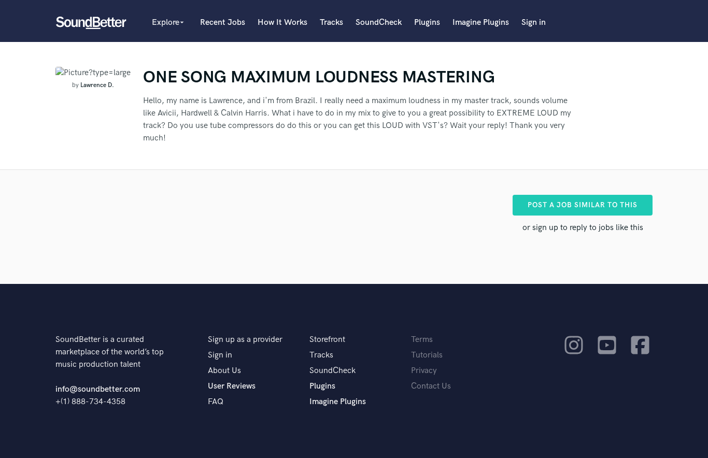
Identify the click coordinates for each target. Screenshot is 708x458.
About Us (224, 371)
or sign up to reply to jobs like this (582, 228)
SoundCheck (379, 22)
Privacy (424, 371)
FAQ (215, 402)
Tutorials (427, 355)
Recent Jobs (222, 22)
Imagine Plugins (480, 22)
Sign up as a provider (245, 340)
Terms (422, 340)
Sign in (533, 22)
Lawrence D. (97, 85)
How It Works (282, 22)
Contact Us (431, 386)
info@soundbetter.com (97, 389)
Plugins (427, 22)
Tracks (331, 22)
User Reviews (232, 386)
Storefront (327, 340)
